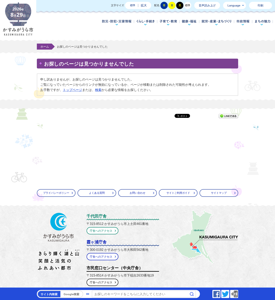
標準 (132, 5)
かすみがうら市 (59, 242)
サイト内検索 (49, 294)
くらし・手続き (145, 22)
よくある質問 (97, 192)
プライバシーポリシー (56, 192)
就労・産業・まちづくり (216, 22)
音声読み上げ (207, 5)
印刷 (260, 5)
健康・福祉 (189, 22)
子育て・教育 (168, 22)
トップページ (72, 90)
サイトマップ (219, 192)
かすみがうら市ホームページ (18, 22)
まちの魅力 (262, 22)
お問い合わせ (137, 192)
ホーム (44, 46)
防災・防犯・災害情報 (117, 22)
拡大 (144, 5)
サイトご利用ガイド (178, 192)
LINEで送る (228, 116)
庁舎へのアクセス (101, 230)
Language (233, 5)
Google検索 (71, 294)
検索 (98, 90)
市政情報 (243, 22)
